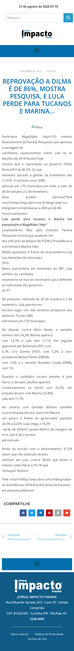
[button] (37, 50)
